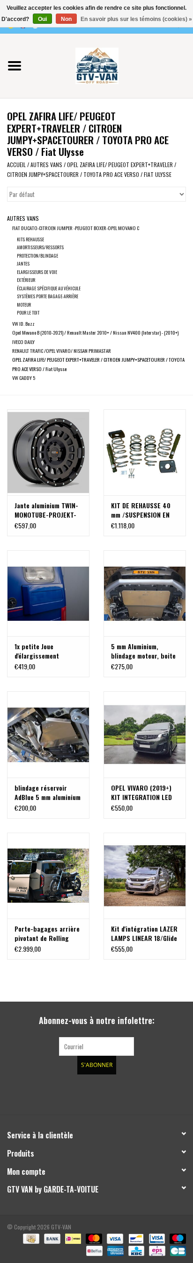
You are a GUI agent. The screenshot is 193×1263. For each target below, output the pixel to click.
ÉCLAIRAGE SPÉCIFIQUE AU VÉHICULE (49, 288)
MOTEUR (24, 304)
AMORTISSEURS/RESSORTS (40, 247)
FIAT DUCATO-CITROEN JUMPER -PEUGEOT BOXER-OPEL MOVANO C (75, 228)
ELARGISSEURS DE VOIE (37, 271)
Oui (42, 19)
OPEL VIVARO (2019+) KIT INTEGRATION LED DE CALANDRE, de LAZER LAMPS (141, 792)
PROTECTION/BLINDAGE (37, 255)
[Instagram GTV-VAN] (145, 1093)
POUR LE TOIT (28, 312)
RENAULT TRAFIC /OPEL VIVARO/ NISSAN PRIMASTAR (61, 350)
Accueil (16, 164)
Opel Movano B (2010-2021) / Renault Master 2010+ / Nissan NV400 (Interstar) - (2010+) (95, 332)
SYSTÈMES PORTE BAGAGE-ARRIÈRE (47, 296)
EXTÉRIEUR (26, 279)
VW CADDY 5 (23, 377)
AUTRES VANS (46, 164)
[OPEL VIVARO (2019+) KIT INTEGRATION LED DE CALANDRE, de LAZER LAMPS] (145, 734)
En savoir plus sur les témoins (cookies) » (136, 19)
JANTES (23, 263)
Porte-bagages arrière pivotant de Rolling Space (47, 933)
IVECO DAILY (23, 341)
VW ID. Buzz (23, 323)
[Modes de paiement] (30, 1238)
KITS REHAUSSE (30, 239)
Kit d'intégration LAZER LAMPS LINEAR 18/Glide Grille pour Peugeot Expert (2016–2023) (144, 933)
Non (66, 19)
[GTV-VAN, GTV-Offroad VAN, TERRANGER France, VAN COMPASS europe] (111, 65)
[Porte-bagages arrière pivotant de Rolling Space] (48, 876)
